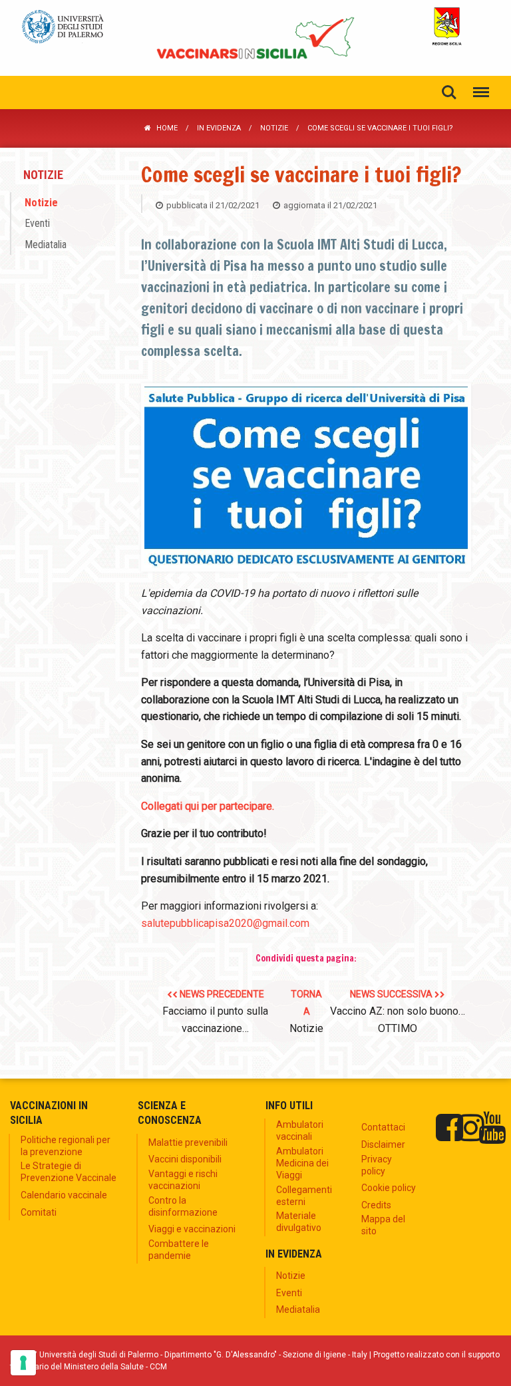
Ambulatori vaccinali (299, 1130)
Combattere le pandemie (178, 1249)
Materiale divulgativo (298, 1221)
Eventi (37, 223)
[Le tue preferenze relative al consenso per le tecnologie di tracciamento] (23, 1362)
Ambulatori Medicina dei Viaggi (302, 1163)
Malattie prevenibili (188, 1142)
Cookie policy (388, 1187)
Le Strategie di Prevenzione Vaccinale (68, 1171)
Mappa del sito (383, 1225)
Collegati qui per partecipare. (207, 806)
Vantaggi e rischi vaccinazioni (183, 1179)
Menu (481, 92)
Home (167, 128)
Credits (376, 1205)
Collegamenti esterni (304, 1195)
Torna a (306, 1011)
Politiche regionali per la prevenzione (65, 1145)
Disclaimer (383, 1144)
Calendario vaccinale (64, 1195)
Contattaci (383, 1127)
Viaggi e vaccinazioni (192, 1229)
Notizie (274, 128)
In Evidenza (219, 128)
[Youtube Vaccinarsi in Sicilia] (492, 1128)
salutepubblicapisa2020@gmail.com (225, 923)
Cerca (449, 92)
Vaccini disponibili (185, 1159)
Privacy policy (376, 1165)
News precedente (215, 1011)
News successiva (397, 1011)
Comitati (39, 1212)
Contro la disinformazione (183, 1206)
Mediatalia (46, 244)
